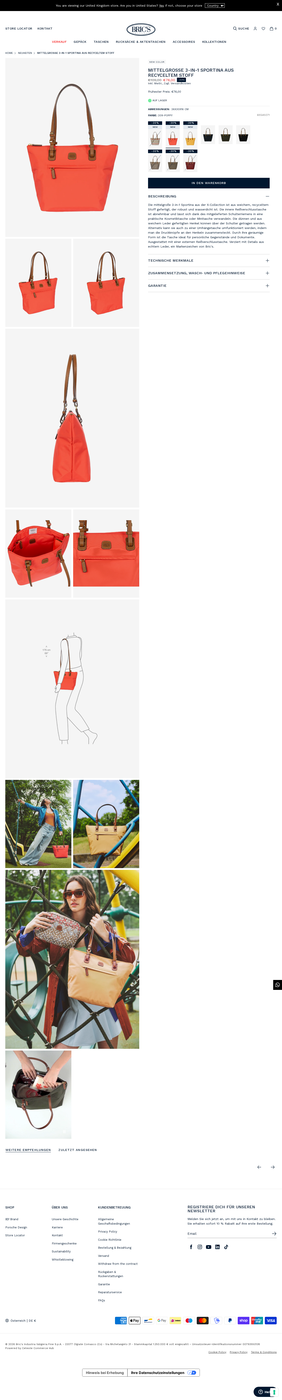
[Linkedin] (217, 1246)
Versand (103, 1255)
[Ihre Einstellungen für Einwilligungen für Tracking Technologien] (274, 1392)
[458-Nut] (173, 162)
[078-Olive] (226, 134)
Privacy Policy (107, 1231)
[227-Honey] (190, 138)
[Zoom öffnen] (72, 147)
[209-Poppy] (173, 138)
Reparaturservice (110, 1292)
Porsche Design (16, 1227)
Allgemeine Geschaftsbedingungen (114, 1221)
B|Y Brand (11, 1219)
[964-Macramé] (155, 138)
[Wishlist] (263, 28)
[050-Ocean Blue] (208, 134)
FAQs (101, 1300)
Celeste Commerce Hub (38, 1348)
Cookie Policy (217, 1352)
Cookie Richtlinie (109, 1239)
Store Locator (15, 1235)
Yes (161, 5)
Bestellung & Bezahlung (114, 1247)
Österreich (18, 1320)
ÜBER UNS (60, 1207)
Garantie (104, 1284)
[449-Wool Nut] (155, 162)
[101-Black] (243, 134)
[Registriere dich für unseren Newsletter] (274, 1233)
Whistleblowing (62, 1259)
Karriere (57, 1227)
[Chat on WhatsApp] (277, 985)
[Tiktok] (226, 1246)
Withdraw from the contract (118, 1263)
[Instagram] (199, 1246)
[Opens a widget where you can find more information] (265, 1392)
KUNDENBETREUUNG (114, 1207)
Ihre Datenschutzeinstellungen (157, 1372)
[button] (267, 73)
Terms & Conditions (264, 1352)
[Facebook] (191, 1246)
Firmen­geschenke (64, 1243)
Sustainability (61, 1251)
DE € (32, 1320)
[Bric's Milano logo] (141, 29)
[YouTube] (208, 1246)
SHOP (9, 1207)
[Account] (255, 28)
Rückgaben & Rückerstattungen (110, 1274)
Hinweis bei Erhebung (105, 1372)
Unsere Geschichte (65, 1219)
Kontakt (57, 1235)
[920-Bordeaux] (190, 162)
